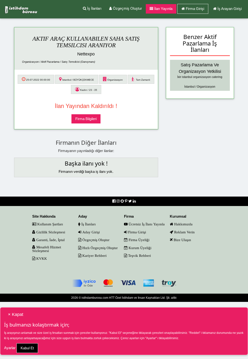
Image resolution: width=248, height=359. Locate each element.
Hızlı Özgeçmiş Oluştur (99, 248)
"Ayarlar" (151, 338)
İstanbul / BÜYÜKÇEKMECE (78, 79)
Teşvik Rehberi (139, 255)
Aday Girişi (90, 232)
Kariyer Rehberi (94, 255)
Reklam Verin (184, 232)
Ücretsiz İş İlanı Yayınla (146, 224)
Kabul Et (27, 348)
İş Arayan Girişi (229, 9)
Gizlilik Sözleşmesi (50, 232)
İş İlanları (93, 8)
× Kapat (15, 314)
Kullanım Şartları (49, 224)
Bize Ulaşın (182, 240)
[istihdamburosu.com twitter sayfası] (130, 201)
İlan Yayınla (162, 9)
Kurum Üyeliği (139, 248)
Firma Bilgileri (86, 119)
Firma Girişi (195, 9)
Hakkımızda (183, 224)
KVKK (41, 258)
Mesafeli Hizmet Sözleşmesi (46, 248)
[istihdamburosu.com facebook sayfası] (114, 201)
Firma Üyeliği (138, 240)
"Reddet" (194, 333)
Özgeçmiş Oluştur (127, 8)
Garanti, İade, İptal (50, 240)
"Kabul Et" (115, 333)
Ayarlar (10, 348)
